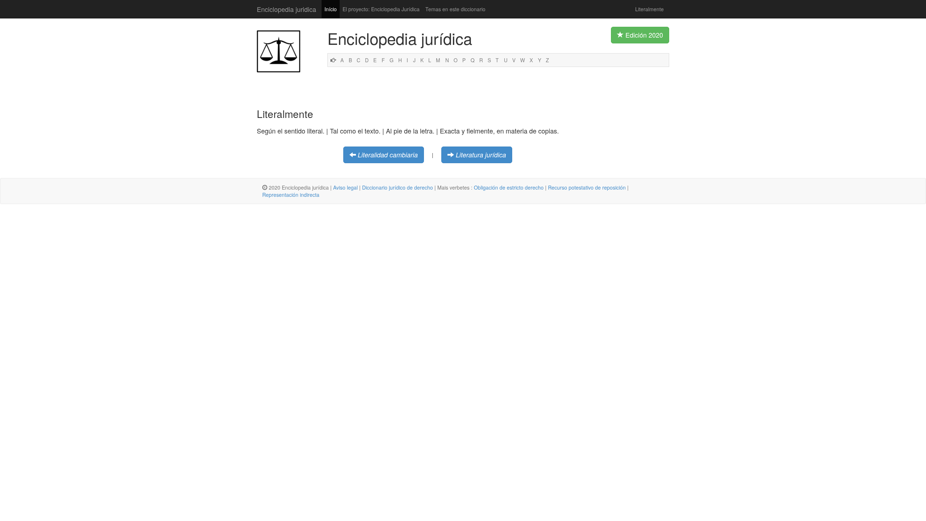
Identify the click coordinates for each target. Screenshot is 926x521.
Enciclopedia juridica (286, 9)
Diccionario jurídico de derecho (397, 187)
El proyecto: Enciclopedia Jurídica (381, 9)
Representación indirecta (290, 194)
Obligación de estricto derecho (509, 187)
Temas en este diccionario (455, 9)
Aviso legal (345, 187)
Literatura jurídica (481, 154)
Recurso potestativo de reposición (587, 187)
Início (330, 9)
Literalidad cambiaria (388, 154)
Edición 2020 (643, 34)
